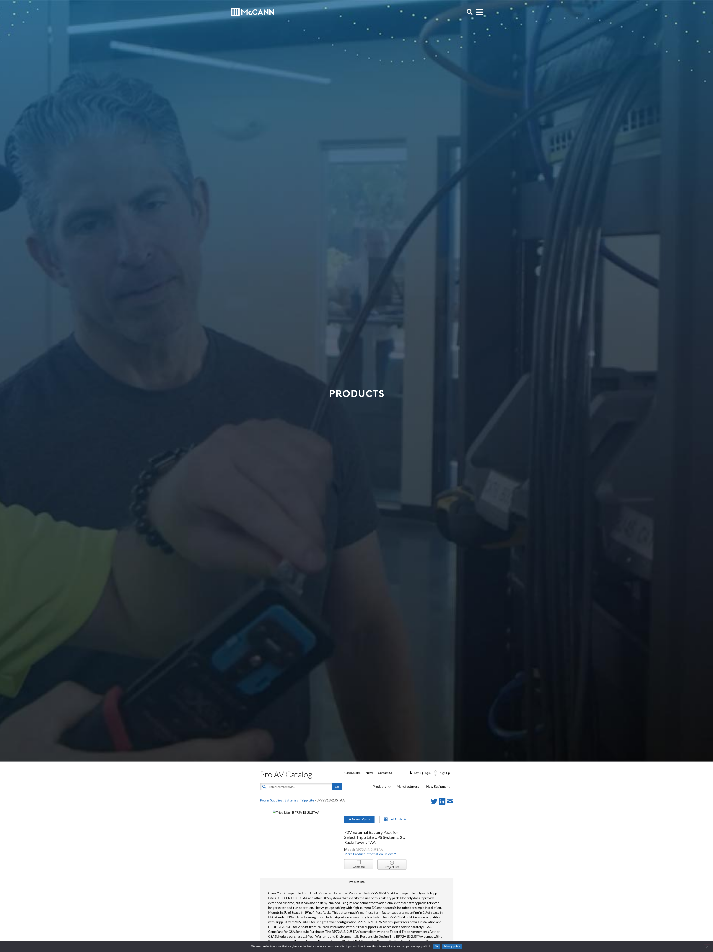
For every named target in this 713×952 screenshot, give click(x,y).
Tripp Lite (307, 800)
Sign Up (445, 773)
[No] (707, 946)
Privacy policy (452, 946)
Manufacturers (408, 786)
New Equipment (438, 786)
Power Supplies (271, 800)
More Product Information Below (368, 854)
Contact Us (385, 772)
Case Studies (352, 772)
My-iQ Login (422, 773)
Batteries (291, 800)
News (369, 772)
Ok (436, 946)
